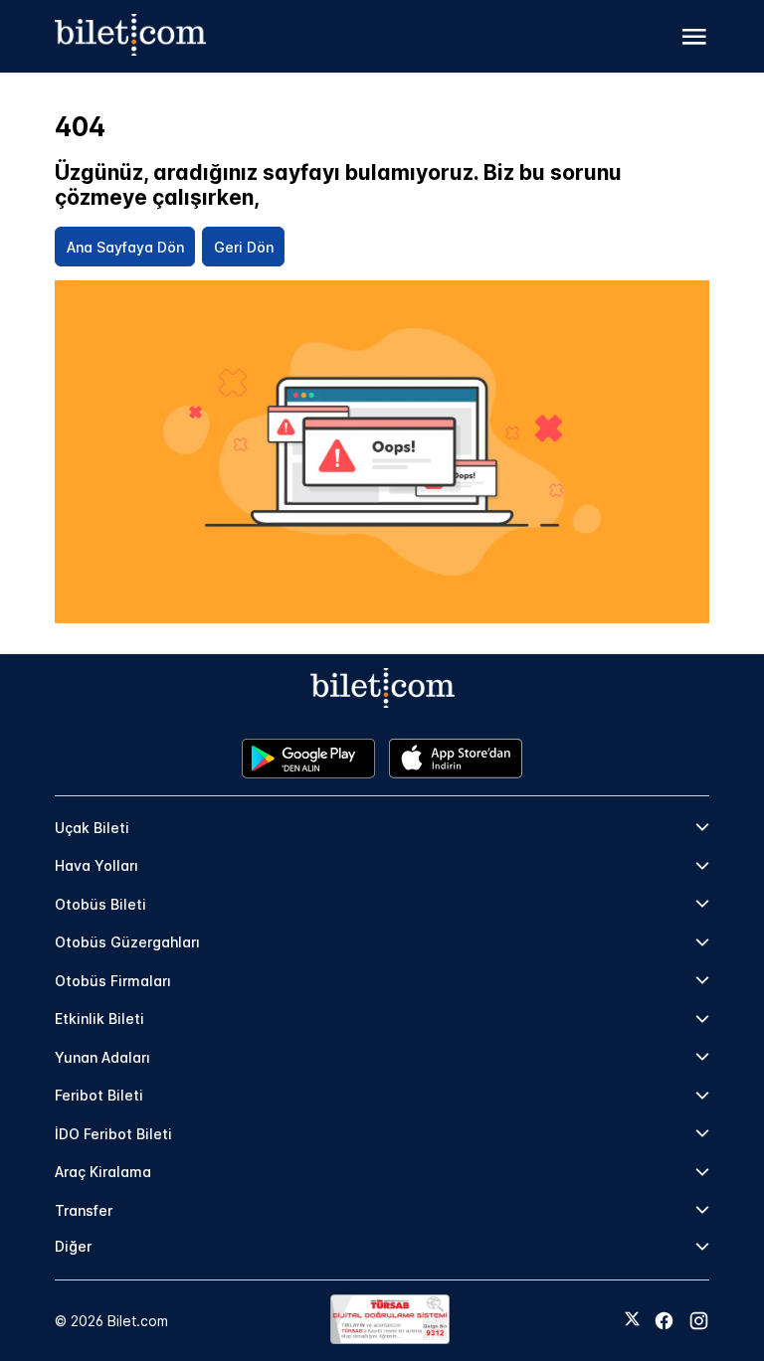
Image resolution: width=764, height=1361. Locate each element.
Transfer (83, 1210)
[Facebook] (664, 1320)
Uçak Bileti (92, 827)
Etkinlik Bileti (99, 1018)
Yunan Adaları (102, 1057)
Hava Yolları (96, 865)
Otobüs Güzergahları (127, 942)
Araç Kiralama (103, 1171)
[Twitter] (632, 1320)
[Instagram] (698, 1320)
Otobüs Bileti (100, 904)
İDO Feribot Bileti (113, 1133)
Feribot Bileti (99, 1095)
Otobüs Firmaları (113, 980)
